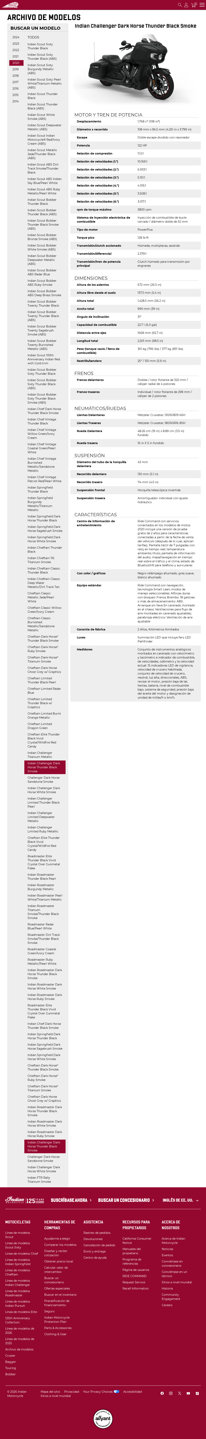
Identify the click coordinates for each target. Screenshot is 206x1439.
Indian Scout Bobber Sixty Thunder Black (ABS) (42, 384)
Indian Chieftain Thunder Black (45, 549)
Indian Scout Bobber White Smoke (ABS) (42, 247)
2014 (15, 101)
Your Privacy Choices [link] (98, 1392)
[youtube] (188, 1394)
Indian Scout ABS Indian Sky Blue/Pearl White (45, 181)
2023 (15, 43)
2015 (15, 95)
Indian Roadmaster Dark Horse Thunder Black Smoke (45, 974)
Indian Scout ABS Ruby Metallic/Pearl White (44, 191)
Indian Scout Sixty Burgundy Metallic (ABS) (41, 69)
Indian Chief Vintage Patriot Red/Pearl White (44, 479)
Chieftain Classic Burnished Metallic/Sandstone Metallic (41, 624)
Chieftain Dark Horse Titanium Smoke (43, 659)
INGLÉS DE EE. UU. (178, 1200)
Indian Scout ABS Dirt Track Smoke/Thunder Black (43, 168)
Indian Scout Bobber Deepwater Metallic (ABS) (42, 260)
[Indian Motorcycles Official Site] (22, 5)
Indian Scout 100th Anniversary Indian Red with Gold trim (44, 359)
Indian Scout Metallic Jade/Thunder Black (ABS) (42, 154)
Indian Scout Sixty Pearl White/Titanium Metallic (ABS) (45, 83)
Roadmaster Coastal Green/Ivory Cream (42, 951)
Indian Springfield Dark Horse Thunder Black (44, 518)
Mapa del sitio (50, 1392)
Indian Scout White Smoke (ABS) (41, 117)
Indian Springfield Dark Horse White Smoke (44, 539)
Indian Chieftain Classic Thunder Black (44, 570)
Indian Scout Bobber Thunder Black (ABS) (42, 212)
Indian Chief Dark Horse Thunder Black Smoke (44, 411)
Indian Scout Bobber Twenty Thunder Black (43, 303)
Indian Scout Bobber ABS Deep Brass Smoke (44, 293)
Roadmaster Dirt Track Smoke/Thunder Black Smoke (44, 939)
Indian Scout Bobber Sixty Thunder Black (42, 372)
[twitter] (179, 1394)
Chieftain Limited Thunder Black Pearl (42, 680)
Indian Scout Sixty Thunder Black (40, 46)
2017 (15, 82)
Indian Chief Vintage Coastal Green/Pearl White (42, 448)
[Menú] (202, 5)
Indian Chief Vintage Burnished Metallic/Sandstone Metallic (42, 465)
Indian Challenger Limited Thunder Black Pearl (44, 802)
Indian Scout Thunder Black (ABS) (43, 106)
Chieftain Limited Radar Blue (44, 691)
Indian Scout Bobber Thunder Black (42, 202)
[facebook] (162, 1394)
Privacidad (71, 1392)
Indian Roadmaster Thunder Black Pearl (42, 877)
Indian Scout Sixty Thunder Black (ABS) (42, 57)
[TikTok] (197, 1394)
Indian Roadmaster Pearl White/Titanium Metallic (45, 897)
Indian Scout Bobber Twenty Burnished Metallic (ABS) (42, 345)
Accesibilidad (132, 1392)
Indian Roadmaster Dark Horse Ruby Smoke (45, 997)
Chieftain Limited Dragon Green (40, 726)
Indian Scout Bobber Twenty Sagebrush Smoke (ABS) (42, 330)
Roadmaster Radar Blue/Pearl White (41, 926)
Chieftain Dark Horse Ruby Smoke (43, 649)
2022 (15, 50)
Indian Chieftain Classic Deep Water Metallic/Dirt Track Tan (44, 583)
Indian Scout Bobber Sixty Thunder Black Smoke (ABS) (42, 398)
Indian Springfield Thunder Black (40, 489)
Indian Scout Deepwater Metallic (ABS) (45, 127)
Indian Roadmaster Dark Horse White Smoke (45, 986)
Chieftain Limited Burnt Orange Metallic (44, 715)
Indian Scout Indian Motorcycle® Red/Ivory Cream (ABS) (44, 139)
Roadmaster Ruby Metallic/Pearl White (42, 961)
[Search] (180, 5)
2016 (15, 88)
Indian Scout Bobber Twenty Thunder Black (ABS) (43, 316)
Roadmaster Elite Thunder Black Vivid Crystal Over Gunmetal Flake (44, 862)
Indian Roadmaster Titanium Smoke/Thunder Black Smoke (43, 912)
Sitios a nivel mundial (56, 1396)
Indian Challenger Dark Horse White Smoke (44, 790)
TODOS (33, 37)
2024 (15, 37)
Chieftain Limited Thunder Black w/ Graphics (40, 703)
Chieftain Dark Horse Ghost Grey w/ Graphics (44, 670)
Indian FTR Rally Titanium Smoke (39, 1180)
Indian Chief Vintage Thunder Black (42, 421)
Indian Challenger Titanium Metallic (40, 755)
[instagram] (170, 1394)
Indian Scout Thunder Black (43, 96)
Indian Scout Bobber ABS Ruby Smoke (42, 283)
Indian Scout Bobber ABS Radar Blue (42, 272)
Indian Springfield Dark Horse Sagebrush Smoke (45, 529)
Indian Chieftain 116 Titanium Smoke (41, 560)
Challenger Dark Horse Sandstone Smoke (44, 780)
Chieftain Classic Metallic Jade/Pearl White (41, 597)
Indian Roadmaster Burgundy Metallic (41, 887)
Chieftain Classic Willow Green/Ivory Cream (44, 610)
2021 (15, 56)
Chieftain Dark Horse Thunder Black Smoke (43, 638)
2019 (15, 69)
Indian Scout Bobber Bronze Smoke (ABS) (42, 237)
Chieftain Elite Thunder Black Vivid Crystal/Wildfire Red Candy (44, 740)
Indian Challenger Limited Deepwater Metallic (41, 817)
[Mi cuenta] (186, 5)
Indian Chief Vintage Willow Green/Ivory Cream (42, 434)
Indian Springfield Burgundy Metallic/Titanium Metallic (40, 504)
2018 (15, 76)
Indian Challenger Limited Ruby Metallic (43, 829)
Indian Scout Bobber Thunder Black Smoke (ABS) (43, 224)
